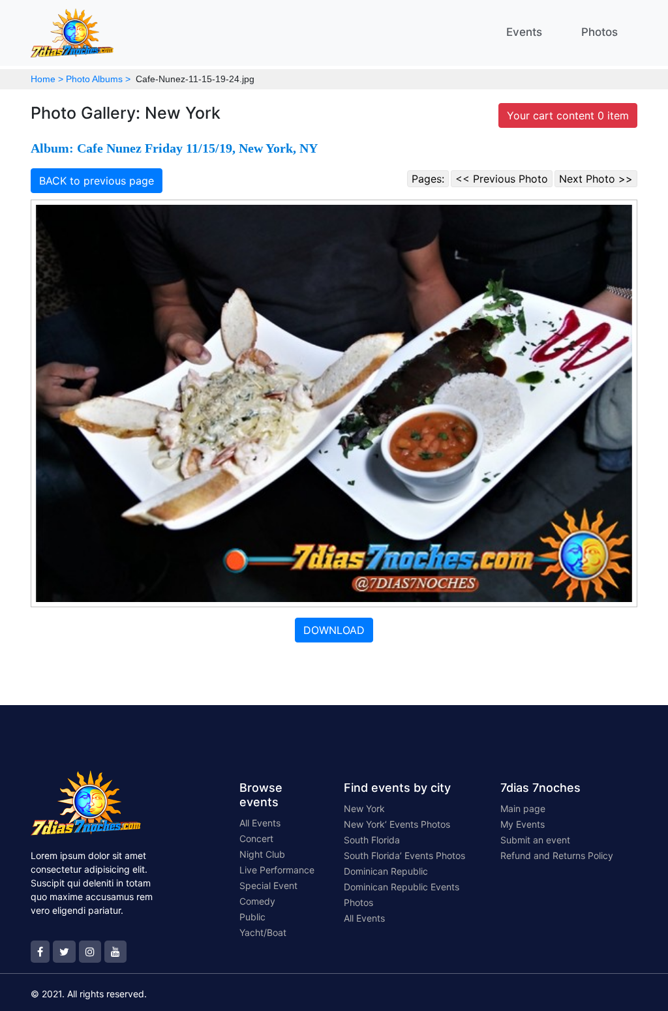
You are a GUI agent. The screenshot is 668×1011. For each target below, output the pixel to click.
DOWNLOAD (334, 630)
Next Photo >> (596, 178)
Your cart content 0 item (568, 115)
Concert (256, 838)
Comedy (257, 901)
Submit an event (535, 839)
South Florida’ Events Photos (404, 855)
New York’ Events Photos (397, 824)
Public (252, 916)
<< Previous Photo (501, 178)
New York (364, 808)
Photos (599, 31)
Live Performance (276, 869)
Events (524, 31)
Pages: (428, 178)
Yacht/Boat (262, 932)
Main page (522, 808)
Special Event (268, 885)
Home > (47, 79)
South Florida (372, 839)
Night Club (262, 854)
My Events (522, 824)
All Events (260, 822)
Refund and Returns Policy (556, 855)
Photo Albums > (98, 79)
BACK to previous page (96, 180)
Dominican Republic (386, 871)
